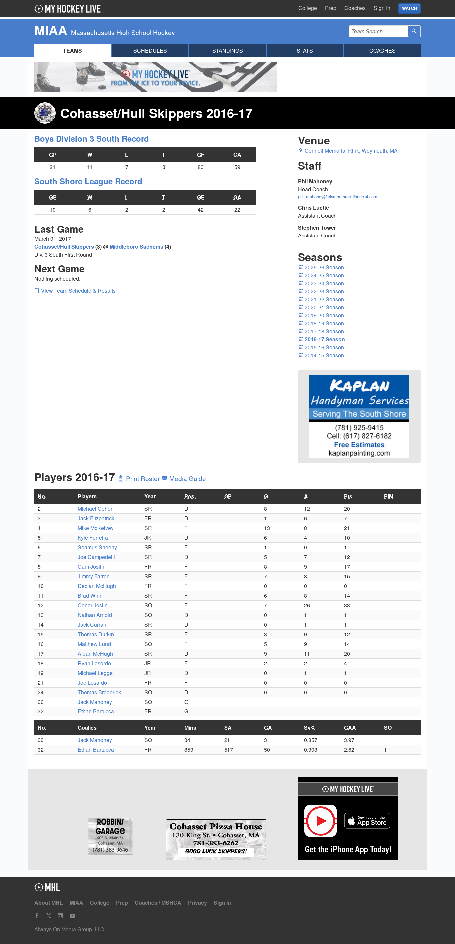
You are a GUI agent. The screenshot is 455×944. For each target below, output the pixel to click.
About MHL (48, 902)
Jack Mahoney (95, 702)
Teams (72, 50)
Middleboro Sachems (136, 246)
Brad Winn (90, 595)
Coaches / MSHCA (158, 902)
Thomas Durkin (96, 634)
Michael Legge (95, 673)
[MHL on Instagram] (60, 916)
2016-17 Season (324, 339)
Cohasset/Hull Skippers (64, 246)
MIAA (76, 902)
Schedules (150, 50)
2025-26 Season (323, 267)
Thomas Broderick (99, 692)
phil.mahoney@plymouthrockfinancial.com (337, 196)
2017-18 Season (323, 331)
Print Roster (142, 478)
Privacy (197, 902)
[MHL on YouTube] (72, 916)
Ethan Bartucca (96, 711)
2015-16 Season (323, 347)
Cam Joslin (91, 566)
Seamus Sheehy (97, 547)
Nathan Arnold (95, 615)
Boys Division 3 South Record (91, 138)
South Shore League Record (88, 181)
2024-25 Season (323, 275)
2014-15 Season (323, 355)
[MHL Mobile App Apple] (359, 819)
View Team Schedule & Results (78, 290)
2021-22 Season (323, 299)
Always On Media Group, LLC (69, 929)
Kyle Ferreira (93, 537)
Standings (227, 50)
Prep (330, 8)
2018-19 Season (323, 323)
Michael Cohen (96, 508)
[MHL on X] (48, 916)
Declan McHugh (97, 586)
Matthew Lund (94, 644)
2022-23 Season (323, 291)
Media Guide (187, 478)
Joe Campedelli (96, 557)
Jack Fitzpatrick (96, 518)
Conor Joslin (93, 605)
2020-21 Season (323, 307)
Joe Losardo (92, 682)
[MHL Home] (47, 889)
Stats (305, 50)
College (307, 8)
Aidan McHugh (95, 653)
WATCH (409, 8)
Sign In (382, 8)
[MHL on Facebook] (37, 916)
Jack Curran (92, 624)
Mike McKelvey (96, 528)
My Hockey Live (69, 9)
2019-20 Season (323, 315)
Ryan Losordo (94, 663)
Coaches (355, 8)
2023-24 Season (323, 283)
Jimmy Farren (94, 576)
